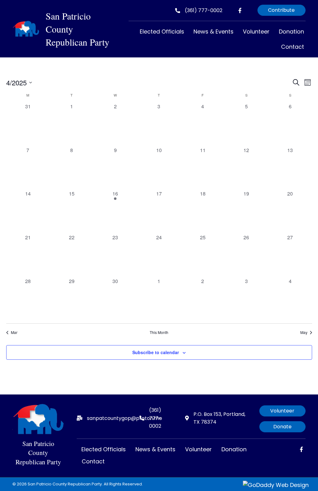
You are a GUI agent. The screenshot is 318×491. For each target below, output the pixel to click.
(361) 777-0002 (203, 10)
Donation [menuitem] (234, 449)
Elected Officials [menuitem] (103, 449)
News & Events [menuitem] (155, 449)
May (303, 332)
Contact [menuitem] (93, 461)
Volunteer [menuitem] (198, 449)
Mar (14, 332)
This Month (159, 332)
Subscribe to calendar (155, 352)
